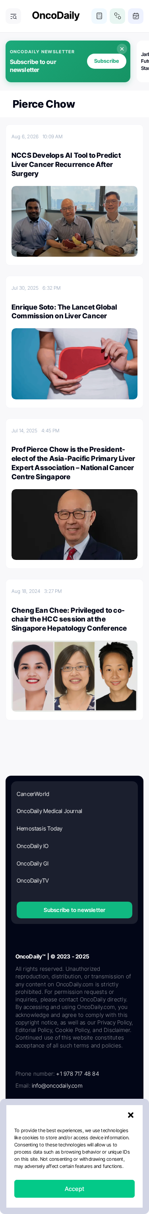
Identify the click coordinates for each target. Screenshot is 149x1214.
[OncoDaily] (56, 16)
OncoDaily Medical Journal (49, 810)
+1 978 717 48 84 (77, 1073)
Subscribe (106, 61)
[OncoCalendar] (135, 16)
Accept (74, 1189)
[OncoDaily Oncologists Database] (117, 16)
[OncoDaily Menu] (13, 16)
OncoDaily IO (33, 845)
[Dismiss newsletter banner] (122, 49)
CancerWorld (33, 793)
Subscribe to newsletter (75, 909)
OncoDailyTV (33, 880)
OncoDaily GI (33, 863)
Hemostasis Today (39, 828)
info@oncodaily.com (57, 1085)
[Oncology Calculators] (99, 16)
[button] (131, 1115)
